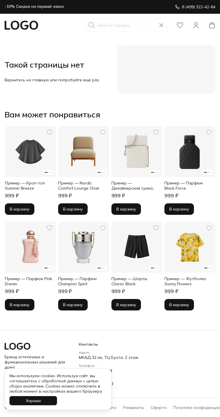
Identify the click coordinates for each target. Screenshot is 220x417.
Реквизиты (133, 407)
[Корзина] (212, 25)
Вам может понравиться (52, 114)
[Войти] (195, 25)
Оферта (158, 407)
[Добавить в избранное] (49, 132)
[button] (179, 25)
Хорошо (33, 400)
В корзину (20, 209)
